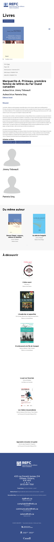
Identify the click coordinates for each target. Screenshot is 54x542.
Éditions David (7, 98)
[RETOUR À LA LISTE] (8, 22)
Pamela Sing (21, 94)
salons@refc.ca (27, 514)
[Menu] (49, 29)
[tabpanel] (15, 228)
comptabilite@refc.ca (27, 504)
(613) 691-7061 (27, 484)
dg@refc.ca (27, 498)
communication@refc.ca (27, 509)
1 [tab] (27, 245)
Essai (8, 64)
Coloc (39, 523)
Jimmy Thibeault (23, 90)
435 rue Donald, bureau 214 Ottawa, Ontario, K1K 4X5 (27, 478)
